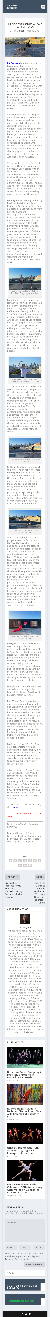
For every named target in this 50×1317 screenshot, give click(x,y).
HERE (15, 807)
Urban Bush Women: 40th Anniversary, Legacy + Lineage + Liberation (23, 1150)
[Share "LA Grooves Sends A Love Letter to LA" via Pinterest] (29, 860)
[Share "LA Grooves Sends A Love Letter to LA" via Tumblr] (25, 860)
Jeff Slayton (19, 30)
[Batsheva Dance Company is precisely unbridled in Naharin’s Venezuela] (25, 1057)
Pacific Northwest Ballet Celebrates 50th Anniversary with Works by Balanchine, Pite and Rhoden (24, 1188)
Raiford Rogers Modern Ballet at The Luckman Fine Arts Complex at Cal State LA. (24, 1112)
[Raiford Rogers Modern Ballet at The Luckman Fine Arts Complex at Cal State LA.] (25, 1094)
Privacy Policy (28, 1256)
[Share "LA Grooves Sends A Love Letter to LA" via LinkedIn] (34, 860)
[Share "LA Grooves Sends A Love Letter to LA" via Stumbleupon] (20, 865)
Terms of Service (13, 1259)
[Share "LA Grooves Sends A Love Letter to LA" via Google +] (20, 860)
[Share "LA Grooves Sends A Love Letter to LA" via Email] (25, 865)
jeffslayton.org (27, 1032)
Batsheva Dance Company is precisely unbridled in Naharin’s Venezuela (24, 1074)
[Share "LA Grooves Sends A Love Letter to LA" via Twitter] (15, 860)
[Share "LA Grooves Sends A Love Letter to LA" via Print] (29, 865)
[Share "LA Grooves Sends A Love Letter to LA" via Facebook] (10, 860)
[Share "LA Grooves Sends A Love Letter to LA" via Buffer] (39, 860)
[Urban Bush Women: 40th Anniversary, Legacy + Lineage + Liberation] (25, 1133)
